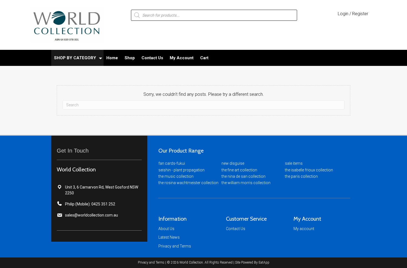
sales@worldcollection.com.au (91, 215)
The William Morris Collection (246, 183)
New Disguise (232, 163)
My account (303, 228)
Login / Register (353, 13)
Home (112, 57)
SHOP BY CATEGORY (75, 57)
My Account (182, 57)
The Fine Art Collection (239, 170)
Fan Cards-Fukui (171, 163)
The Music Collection (176, 176)
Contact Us (152, 57)
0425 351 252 (103, 204)
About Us (166, 228)
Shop (130, 57)
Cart (204, 57)
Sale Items (294, 163)
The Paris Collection (301, 176)
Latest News (169, 237)
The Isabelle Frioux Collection (309, 170)
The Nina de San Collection (243, 176)
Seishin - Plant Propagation (181, 170)
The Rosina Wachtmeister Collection (188, 183)
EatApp (264, 262)
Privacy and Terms (174, 246)
